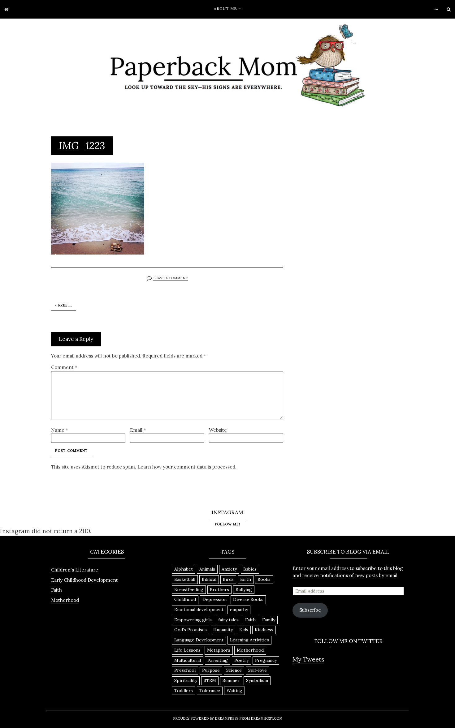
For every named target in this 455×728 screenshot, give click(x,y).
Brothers (219, 589)
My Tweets (308, 659)
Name (59, 430)
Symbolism (257, 680)
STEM (210, 680)
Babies (250, 569)
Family (268, 620)
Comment (64, 367)
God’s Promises (190, 629)
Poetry (241, 660)
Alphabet (183, 569)
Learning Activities (249, 640)
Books (264, 579)
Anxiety (229, 569)
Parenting (217, 660)
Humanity (223, 629)
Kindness (264, 629)
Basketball (184, 579)
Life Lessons (187, 650)
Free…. (65, 305)
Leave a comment (170, 278)
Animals (207, 569)
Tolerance (209, 690)
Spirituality (185, 680)
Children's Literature (74, 570)
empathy (239, 609)
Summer (231, 680)
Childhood (185, 599)
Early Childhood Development (84, 580)
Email (138, 430)
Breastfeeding (188, 589)
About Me (225, 8)
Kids (243, 629)
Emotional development (198, 609)
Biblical (209, 579)
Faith (56, 590)
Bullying (244, 589)
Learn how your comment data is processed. (186, 467)
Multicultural (187, 660)
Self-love (257, 670)
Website (218, 430)
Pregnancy (266, 660)
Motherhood (65, 600)
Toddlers (183, 690)
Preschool (185, 670)
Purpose (211, 670)
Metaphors (218, 650)
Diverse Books (248, 599)
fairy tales (228, 620)
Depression (214, 599)
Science (234, 670)
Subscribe (310, 610)
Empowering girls (193, 620)
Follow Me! (227, 524)
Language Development (198, 640)
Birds (228, 579)
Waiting (234, 690)
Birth (245, 579)
